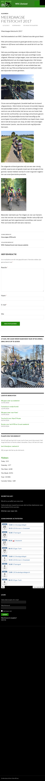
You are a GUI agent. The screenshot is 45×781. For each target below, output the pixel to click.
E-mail (4, 305)
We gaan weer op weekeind (10, 401)
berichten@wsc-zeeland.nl (10, 446)
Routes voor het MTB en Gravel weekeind (15, 424)
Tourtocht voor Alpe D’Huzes (11, 418)
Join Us (3, 620)
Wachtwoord (5, 605)
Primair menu (42, 2)
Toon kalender (37, 587)
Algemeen (4, 13)
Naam (4, 295)
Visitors (4, 458)
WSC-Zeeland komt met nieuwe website (14, 243)
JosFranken (16, 25)
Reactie (4, 267)
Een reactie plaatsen (30, 25)
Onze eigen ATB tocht (8, 236)
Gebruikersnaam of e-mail (10, 600)
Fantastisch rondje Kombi (10, 406)
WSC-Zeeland (21, 4)
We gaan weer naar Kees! (9, 412)
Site (2, 314)
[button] (3, 587)
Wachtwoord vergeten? (9, 618)
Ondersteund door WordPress (10, 778)
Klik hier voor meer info (9, 511)
